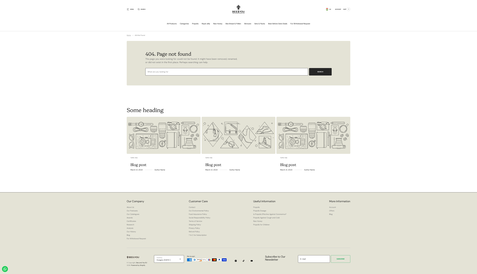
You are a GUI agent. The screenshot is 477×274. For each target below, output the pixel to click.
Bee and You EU (141, 263)
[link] (164, 135)
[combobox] (226, 71)
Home (129, 35)
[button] (141, 9)
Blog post (138, 164)
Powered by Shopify (138, 265)
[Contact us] (5, 269)
